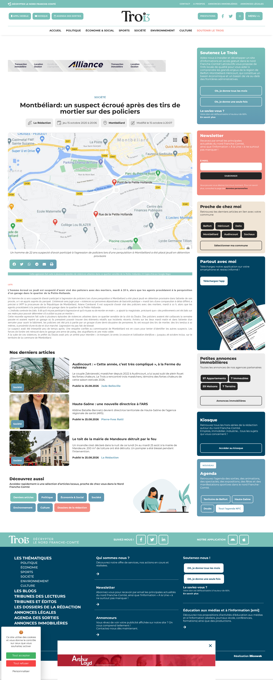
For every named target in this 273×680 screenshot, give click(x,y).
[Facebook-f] (223, 16)
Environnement (163, 30)
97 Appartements (214, 378)
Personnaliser (21, 671)
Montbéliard (117, 122)
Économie (29, 567)
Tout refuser (21, 663)
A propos (199, 4)
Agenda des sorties (36, 618)
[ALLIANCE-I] (87, 84)
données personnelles (237, 188)
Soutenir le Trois (210, 30)
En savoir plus (207, 117)
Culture (185, 30)
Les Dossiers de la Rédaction (47, 607)
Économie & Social (100, 30)
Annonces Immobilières (222, 4)
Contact (185, 4)
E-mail (204, 160)
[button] (14, 264)
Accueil (55, 30)
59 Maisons (210, 386)
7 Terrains (229, 386)
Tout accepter (21, 655)
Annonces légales (252, 4)
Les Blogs (25, 591)
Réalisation (248, 656)
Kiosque (23, 628)
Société (140, 30)
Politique (73, 30)
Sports (124, 30)
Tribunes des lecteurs (39, 596)
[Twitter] (231, 16)
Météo (21, 634)
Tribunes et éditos (35, 602)
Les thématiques (33, 558)
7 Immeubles (239, 378)
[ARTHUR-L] (136, 660)
